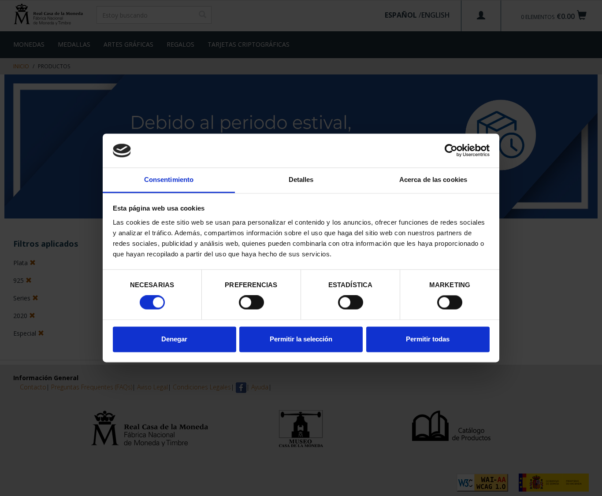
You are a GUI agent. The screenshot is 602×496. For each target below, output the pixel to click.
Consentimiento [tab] (168, 179)
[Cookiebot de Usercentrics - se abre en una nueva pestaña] (451, 150)
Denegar (174, 339)
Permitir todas (428, 339)
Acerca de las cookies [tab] (433, 179)
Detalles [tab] (301, 179)
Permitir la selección (301, 339)
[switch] (251, 303)
